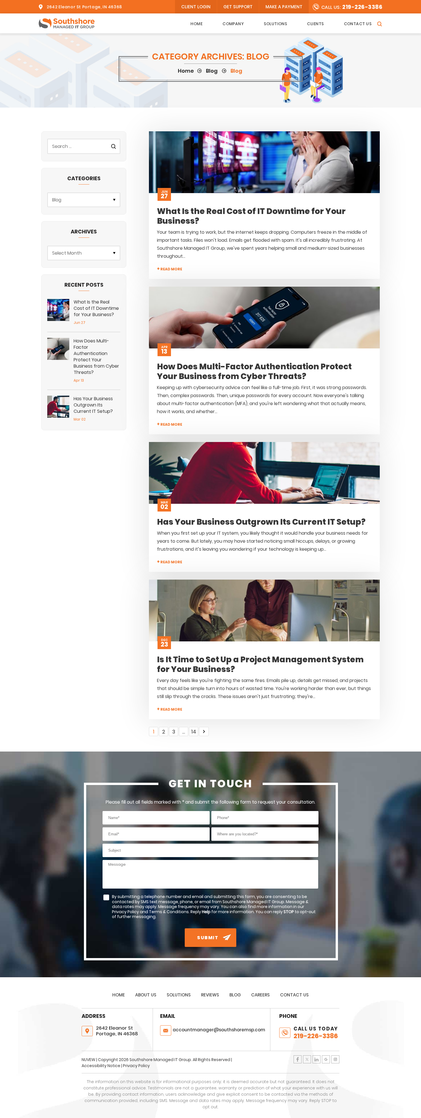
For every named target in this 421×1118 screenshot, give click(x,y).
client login (195, 7)
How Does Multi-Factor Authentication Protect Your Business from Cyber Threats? (254, 371)
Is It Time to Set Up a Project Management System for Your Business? (260, 664)
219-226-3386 (362, 7)
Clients (315, 24)
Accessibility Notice (101, 1066)
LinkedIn (316, 1059)
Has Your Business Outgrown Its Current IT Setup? (261, 522)
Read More (169, 269)
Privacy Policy (136, 1066)
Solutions (275, 24)
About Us (145, 995)
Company (233, 24)
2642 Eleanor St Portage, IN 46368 (84, 7)
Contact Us (358, 24)
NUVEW (88, 1060)
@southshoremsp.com (219, 1030)
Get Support (238, 7)
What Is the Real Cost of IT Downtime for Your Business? (251, 216)
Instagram (335, 1059)
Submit (207, 937)
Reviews (210, 995)
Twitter (307, 1059)
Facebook (298, 1059)
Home (196, 24)
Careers (260, 995)
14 (193, 731)
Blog (235, 995)
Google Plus (326, 1059)
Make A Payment (283, 7)
